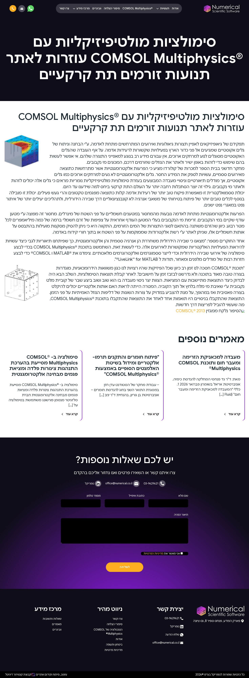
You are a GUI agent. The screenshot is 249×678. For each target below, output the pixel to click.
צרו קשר (64, 8)
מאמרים (56, 624)
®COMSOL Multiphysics (137, 8)
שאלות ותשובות (52, 619)
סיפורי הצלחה (112, 8)
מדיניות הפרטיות (153, 553)
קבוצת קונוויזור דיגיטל (18, 674)
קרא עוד (234, 414)
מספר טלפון (94, 495)
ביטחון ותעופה (114, 644)
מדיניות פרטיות (113, 650)
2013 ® (190, 310)
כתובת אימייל (136, 495)
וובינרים (96, 8)
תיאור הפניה (181, 514)
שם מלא (183, 495)
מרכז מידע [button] (83, 8)
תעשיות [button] (164, 8)
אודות (175, 8)
